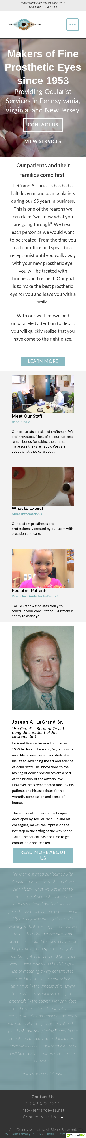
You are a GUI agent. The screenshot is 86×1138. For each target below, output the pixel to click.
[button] (72, 24)
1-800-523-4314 (45, 7)
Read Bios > (21, 422)
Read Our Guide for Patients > (35, 596)
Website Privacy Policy (23, 1077)
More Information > (27, 514)
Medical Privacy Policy (63, 1077)
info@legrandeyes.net (42, 1054)
